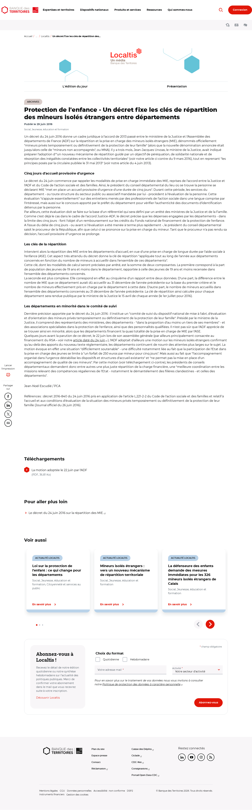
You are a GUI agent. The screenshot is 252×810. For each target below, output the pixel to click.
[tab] (36, 625)
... (36, 36)
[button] (58, 10)
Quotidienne (111, 659)
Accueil (28, 36)
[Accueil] (20, 10)
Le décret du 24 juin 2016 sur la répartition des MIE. (66, 513)
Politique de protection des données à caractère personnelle (141, 684)
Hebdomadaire (139, 659)
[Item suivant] (210, 624)
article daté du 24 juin (89, 340)
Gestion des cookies (77, 794)
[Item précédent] (198, 624)
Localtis (45, 36)
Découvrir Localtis (48, 697)
